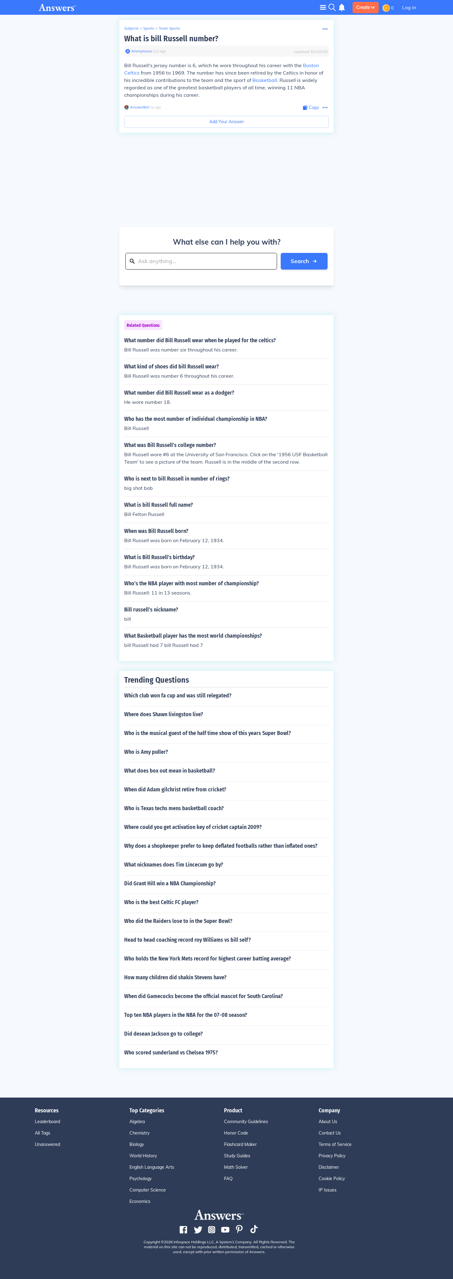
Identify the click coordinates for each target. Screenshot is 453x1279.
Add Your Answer (226, 121)
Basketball (264, 80)
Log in (409, 7)
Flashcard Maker (240, 1144)
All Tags (42, 1133)
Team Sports (169, 28)
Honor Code (236, 1133)
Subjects (131, 28)
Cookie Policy (332, 1178)
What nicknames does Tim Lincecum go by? (173, 864)
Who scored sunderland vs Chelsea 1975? (171, 1052)
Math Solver (236, 1167)
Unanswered (47, 1144)
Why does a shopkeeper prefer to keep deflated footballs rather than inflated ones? (220, 846)
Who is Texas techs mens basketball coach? (174, 808)
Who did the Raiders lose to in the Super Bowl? (178, 921)
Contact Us (330, 1133)
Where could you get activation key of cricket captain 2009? (193, 827)
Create (363, 7)
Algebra (137, 1121)
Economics (139, 1201)
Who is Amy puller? (146, 752)
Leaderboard (47, 1121)
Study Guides (237, 1156)
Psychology (140, 1178)
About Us (328, 1121)
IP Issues (328, 1190)
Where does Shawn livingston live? (163, 714)
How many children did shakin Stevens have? (175, 977)
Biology (136, 1144)
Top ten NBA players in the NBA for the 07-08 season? (185, 1015)
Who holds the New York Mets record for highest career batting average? (207, 958)
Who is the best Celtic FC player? (161, 902)
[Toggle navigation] (323, 7)
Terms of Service (335, 1144)
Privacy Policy (332, 1156)
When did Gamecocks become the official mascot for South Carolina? (203, 996)
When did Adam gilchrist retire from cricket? (175, 789)
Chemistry (139, 1133)
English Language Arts (151, 1167)
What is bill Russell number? (171, 38)
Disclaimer (329, 1167)
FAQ (228, 1178)
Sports (148, 28)
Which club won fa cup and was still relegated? (177, 695)
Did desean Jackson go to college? (163, 1033)
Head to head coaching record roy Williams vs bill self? (187, 939)
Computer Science (147, 1190)
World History (143, 1156)
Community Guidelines (246, 1121)
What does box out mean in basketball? (169, 770)
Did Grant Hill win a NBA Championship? (170, 883)
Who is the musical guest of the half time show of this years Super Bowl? (207, 733)
